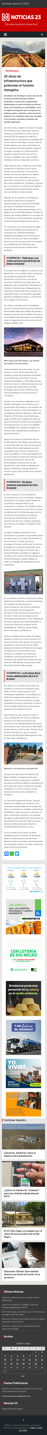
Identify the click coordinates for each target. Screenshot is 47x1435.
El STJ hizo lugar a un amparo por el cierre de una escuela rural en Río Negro (23, 1234)
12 (17, 1360)
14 (29, 1360)
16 (42, 1360)
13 (23, 1360)
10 (5, 1360)
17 (5, 1364)
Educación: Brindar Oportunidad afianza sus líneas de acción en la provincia (22, 1274)
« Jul (22, 1376)
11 (11, 1360)
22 (36, 1364)
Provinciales (12, 71)
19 (17, 1364)
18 (11, 1364)
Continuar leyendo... (16, 1120)
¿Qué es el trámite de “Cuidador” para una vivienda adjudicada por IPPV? (21, 1193)
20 (23, 1364)
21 (29, 1364)
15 (36, 1360)
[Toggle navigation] (5, 35)
